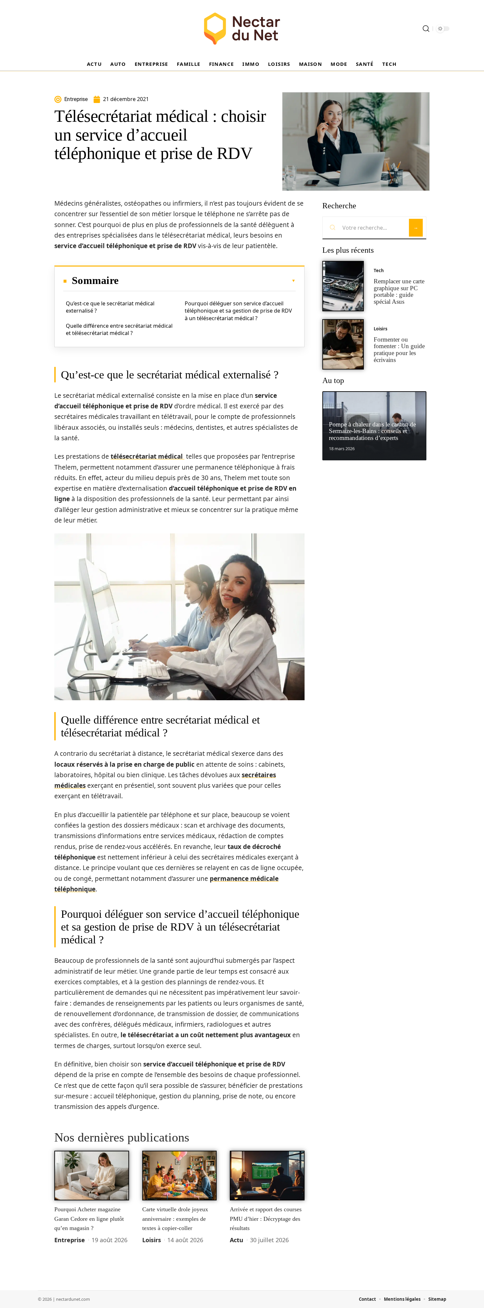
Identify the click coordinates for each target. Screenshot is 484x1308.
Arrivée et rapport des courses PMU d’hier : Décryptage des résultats (266, 1218)
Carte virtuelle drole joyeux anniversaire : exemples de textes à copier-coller (175, 1218)
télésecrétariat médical (147, 456)
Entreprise (69, 1240)
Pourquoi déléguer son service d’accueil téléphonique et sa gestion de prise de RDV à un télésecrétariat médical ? (238, 311)
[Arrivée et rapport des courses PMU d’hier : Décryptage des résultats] (267, 1175)
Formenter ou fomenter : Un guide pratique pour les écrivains (399, 349)
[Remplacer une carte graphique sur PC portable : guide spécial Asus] (343, 286)
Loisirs (151, 1240)
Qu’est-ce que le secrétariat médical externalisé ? (110, 307)
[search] (426, 28)
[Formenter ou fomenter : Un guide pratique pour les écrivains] (343, 344)
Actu (236, 1240)
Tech (379, 270)
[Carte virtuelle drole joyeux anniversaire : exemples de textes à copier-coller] (180, 1175)
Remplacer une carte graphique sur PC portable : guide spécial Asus (399, 291)
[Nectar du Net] (242, 28)
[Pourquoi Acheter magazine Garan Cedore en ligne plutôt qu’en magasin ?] (92, 1175)
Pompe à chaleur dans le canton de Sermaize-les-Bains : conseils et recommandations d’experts (372, 431)
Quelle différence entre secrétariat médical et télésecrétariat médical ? (119, 329)
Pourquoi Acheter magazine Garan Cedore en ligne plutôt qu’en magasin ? (89, 1218)
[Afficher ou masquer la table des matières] (207, 281)
